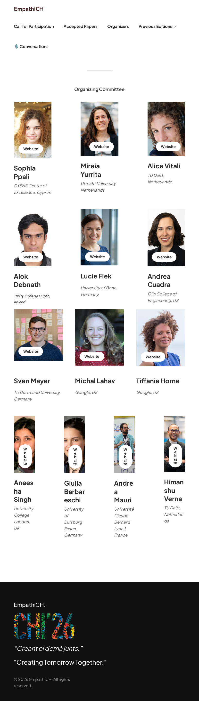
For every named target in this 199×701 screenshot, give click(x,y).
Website (30, 149)
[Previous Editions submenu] (175, 26)
